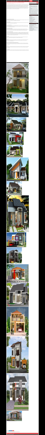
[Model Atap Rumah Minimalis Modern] (18, 306)
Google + (13, 430)
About (7, 433)
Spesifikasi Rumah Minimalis (31, 17)
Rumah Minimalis (30, 16)
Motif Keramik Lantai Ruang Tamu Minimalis (33, 13)
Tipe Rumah (13, 3)
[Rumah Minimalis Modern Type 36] (15, 144)
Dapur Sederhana (30, 22)
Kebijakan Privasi (10, 433)
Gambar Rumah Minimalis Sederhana (32, 21)
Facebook (11, 430)
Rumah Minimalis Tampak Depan (32, 19)
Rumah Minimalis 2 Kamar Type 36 (32, 26)
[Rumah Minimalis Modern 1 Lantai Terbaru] (18, 282)
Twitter (9, 430)
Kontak (13, 433)
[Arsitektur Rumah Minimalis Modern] (18, 410)
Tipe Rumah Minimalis (12, 434)
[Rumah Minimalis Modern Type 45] (16, 131)
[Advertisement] (18, 13)
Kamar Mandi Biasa (31, 30)
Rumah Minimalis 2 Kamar (31, 28)
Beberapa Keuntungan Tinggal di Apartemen (33, 12)
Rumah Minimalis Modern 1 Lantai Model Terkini (33, 10)
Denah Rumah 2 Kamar (31, 25)
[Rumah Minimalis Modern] (18, 93)
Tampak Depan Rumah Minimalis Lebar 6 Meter (33, 27)
